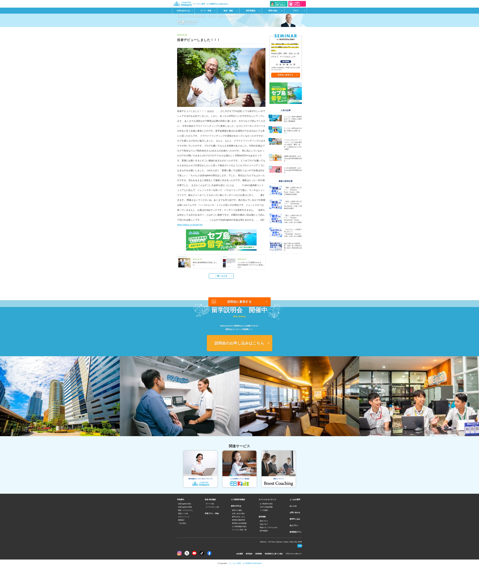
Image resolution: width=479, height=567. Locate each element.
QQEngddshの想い (185, 504)
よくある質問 (295, 499)
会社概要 (239, 554)
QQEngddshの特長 (185, 507)
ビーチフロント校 (212, 507)
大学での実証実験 (266, 507)
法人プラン (294, 525)
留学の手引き (236, 506)
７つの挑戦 (264, 510)
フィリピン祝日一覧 (239, 530)
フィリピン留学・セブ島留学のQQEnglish (245, 563)
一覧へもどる (221, 276)
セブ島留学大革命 (266, 504)
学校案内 (180, 499)
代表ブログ (212, 16)
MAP (300, 546)
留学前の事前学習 (238, 520)
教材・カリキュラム (185, 510)
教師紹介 (181, 520)
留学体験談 (264, 531)
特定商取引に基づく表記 (274, 554)
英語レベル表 (183, 513)
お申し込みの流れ (238, 513)
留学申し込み (295, 519)
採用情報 (258, 554)
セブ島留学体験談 (238, 499)
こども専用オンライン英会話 (239, 479)
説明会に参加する (285, 75)
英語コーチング (278, 479)
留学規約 (249, 554)
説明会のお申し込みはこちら (239, 343)
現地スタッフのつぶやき (269, 527)
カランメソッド (183, 517)
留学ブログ (264, 521)
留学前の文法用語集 (239, 523)
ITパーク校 (210, 504)
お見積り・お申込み (297, 4)
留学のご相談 (237, 510)
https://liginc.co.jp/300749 (189, 225)
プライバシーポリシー (294, 554)
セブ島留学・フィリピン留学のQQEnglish (191, 16)
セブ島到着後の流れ (239, 526)
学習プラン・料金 (212, 513)
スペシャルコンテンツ (267, 499)
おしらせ (293, 506)
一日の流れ (182, 523)
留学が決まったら (238, 517)
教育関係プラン (296, 532)
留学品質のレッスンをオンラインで (200, 479)
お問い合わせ (295, 512)
